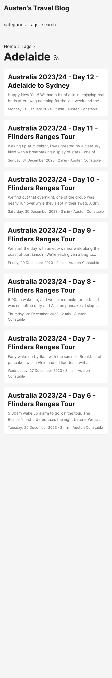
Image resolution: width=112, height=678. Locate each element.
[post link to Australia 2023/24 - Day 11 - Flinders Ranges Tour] (56, 143)
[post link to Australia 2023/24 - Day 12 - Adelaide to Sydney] (56, 92)
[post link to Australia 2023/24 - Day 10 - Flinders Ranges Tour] (56, 194)
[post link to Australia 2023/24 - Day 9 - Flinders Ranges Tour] (56, 245)
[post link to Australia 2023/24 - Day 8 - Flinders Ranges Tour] (56, 299)
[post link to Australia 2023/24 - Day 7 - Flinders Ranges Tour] (56, 356)
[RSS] (56, 56)
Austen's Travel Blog (36, 8)
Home (10, 46)
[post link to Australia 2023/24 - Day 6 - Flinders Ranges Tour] (56, 410)
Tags (26, 46)
